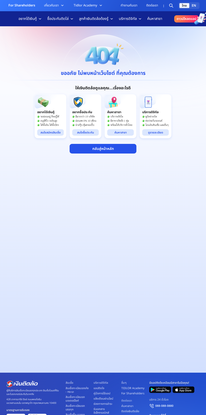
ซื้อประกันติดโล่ (58, 18)
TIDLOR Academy (132, 388)
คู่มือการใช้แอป (102, 393)
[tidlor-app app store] (183, 390)
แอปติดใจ (99, 388)
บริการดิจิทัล (128, 18)
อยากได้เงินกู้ (28, 18)
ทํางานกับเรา (129, 5)
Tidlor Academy (85, 5)
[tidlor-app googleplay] (160, 390)
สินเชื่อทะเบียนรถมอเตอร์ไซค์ (75, 399)
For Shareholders (21, 5)
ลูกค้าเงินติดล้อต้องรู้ (93, 18)
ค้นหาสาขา (154, 18)
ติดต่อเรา (152, 5)
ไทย (184, 5)
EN (194, 5)
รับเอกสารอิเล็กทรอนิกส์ (101, 411)
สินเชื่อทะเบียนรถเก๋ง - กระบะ (77, 390)
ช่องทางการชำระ (103, 404)
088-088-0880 (164, 406)
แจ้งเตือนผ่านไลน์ (103, 399)
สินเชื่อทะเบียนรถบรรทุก (75, 407)
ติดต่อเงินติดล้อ (130, 411)
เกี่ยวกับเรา (51, 5)
